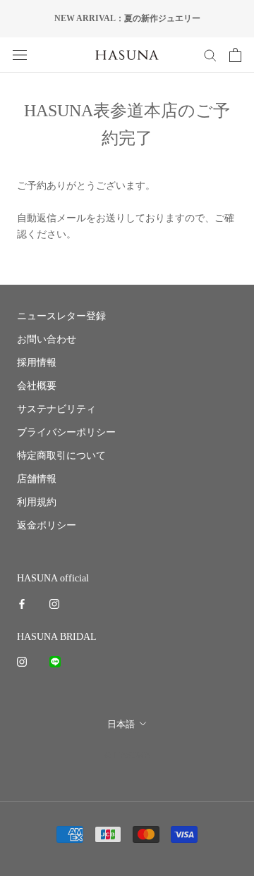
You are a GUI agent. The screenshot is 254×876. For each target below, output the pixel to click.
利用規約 (36, 502)
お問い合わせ (46, 339)
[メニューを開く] (20, 54)
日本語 (121, 724)
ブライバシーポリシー (66, 432)
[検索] (210, 55)
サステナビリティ (56, 409)
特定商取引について (61, 455)
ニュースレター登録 (61, 316)
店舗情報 (36, 479)
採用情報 (36, 362)
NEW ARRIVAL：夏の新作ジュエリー (127, 18)
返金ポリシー (46, 525)
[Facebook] (22, 603)
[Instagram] (54, 603)
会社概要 (36, 386)
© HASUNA (127, 755)
